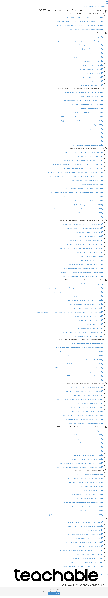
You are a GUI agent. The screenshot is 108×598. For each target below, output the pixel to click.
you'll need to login (61, 591)
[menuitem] (107, 4)
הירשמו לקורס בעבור (54, 593)
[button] (107, 1)
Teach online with (103, 575)
